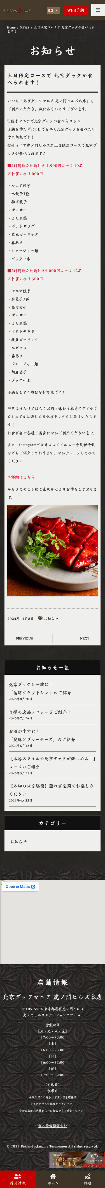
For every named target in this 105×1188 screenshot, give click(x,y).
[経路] (87, 1176)
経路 (88, 1182)
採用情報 (18, 1182)
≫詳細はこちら (21, 476)
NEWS (24, 27)
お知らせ (51, 618)
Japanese (54, 10)
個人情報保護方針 (52, 1125)
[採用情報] (18, 1176)
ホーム (53, 1182)
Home (11, 27)
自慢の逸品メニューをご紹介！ (40, 712)
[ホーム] (53, 1176)
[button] (98, 10)
